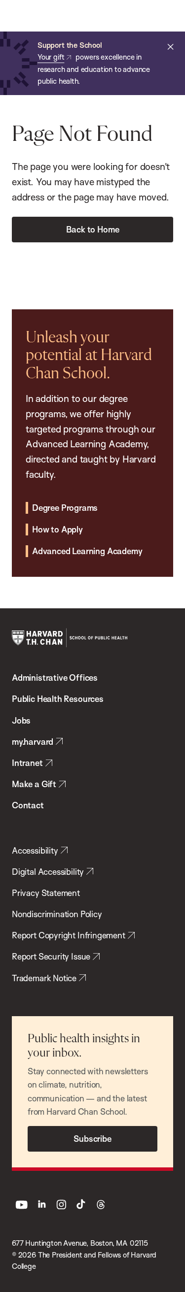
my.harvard (32, 741)
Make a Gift (34, 784)
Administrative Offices (55, 677)
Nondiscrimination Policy (57, 914)
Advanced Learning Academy (87, 551)
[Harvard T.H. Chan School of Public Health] (69, 638)
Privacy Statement (46, 893)
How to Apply (57, 529)
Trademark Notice (44, 978)
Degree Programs (65, 507)
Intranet (27, 763)
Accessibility (35, 850)
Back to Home (92, 229)
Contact (28, 805)
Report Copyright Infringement (68, 935)
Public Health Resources (58, 699)
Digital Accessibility (48, 871)
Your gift (50, 57)
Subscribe (92, 1138)
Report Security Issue (51, 956)
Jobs (21, 720)
